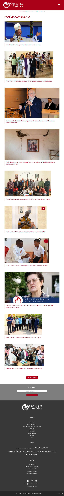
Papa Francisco (48, 451)
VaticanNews (32, 431)
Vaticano (32, 429)
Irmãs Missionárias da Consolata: (32, 426)
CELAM (32, 435)
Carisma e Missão (32, 469)
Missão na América (32, 471)
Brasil (21, 448)
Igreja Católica (41, 448)
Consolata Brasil (32, 424)
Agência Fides (32, 433)
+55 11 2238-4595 (32, 486)
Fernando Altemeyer (28, 448)
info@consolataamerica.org (32, 484)
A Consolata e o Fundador (32, 466)
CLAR (32, 438)
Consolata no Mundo (32, 473)
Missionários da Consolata (22, 451)
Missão (37, 452)
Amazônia (18, 448)
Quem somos (32, 464)
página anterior (32, 377)
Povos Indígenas (32, 455)
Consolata (32, 422)
